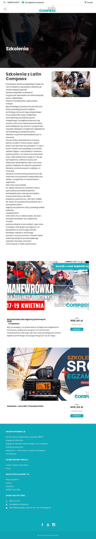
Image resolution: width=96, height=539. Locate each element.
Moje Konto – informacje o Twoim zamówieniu (25, 450)
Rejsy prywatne (12, 479)
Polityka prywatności (14, 447)
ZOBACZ (77, 329)
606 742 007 (14, 501)
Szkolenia (10, 486)
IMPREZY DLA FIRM (13, 490)
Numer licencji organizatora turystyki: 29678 (24, 437)
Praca (8, 468)
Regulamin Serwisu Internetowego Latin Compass (27, 444)
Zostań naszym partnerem (17, 465)
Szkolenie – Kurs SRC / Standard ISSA (25, 406)
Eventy (9, 483)
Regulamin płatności (14, 440)
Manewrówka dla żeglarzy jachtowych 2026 (26, 320)
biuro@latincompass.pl (19, 504)
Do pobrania (11, 454)
